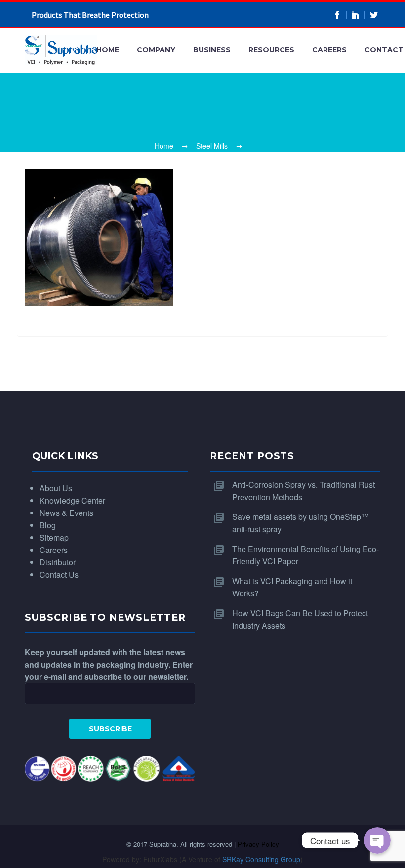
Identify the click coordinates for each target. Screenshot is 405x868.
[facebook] (337, 15)
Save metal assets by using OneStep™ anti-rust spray (300, 523)
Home (107, 49)
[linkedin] (356, 15)
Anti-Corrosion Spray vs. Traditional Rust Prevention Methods (303, 491)
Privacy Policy (258, 844)
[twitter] (374, 15)
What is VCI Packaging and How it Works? (292, 587)
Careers (329, 49)
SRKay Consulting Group (261, 859)
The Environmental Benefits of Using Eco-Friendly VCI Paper (305, 555)
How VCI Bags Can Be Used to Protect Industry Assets (300, 619)
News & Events (66, 512)
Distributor (58, 562)
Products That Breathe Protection (90, 15)
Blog (48, 525)
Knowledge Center (72, 500)
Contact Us (59, 574)
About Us (56, 488)
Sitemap (54, 537)
